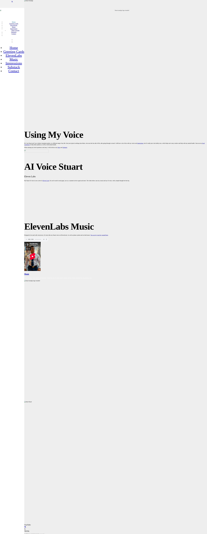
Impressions (14, 63)
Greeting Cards (13, 51)
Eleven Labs (46, 180)
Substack (14, 67)
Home (14, 48)
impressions (140, 143)
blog (59, 147)
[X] (12, 2)
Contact (13, 71)
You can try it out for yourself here (99, 235)
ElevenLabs (14, 55)
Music (14, 59)
